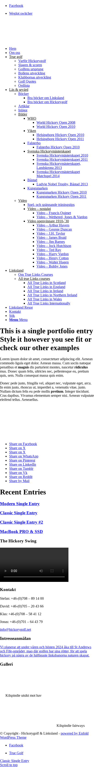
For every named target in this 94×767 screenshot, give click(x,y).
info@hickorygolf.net (15, 629)
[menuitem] (51, 13)
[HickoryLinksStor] (34, 41)
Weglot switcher (20, 13)
